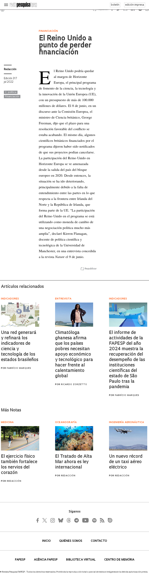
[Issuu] (109, 520)
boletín (115, 4)
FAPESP (20, 559)
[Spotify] (94, 520)
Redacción (10, 69)
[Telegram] (76, 520)
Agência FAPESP (46, 559)
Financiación (12, 96)
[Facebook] (39, 520)
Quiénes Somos (71, 541)
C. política (10, 92)
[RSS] (101, 520)
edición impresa (134, 4)
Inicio (46, 541)
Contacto (99, 541)
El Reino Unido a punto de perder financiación (65, 45)
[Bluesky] (60, 520)
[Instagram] (52, 520)
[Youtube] (85, 520)
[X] (45, 520)
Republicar (91, 269)
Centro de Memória (119, 559)
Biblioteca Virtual (81, 559)
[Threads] (68, 520)
